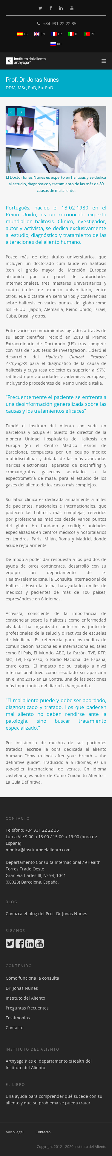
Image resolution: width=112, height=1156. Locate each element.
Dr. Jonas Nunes (22, 988)
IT (76, 34)
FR (60, 34)
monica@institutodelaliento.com (38, 850)
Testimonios (18, 1018)
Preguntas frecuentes (27, 1008)
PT (93, 34)
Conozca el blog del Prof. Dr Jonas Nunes (46, 913)
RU (59, 44)
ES (25, 34)
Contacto (14, 1027)
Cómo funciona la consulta (32, 978)
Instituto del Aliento (25, 998)
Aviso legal (15, 1132)
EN (43, 34)
